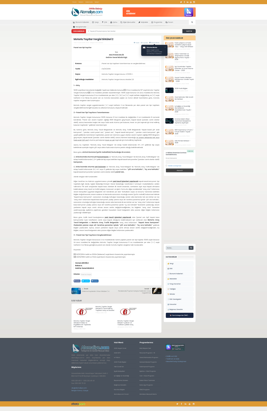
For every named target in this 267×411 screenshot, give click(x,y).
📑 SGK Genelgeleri (174, 299)
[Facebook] (184, 2)
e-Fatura (117, 357)
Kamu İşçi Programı (146, 385)
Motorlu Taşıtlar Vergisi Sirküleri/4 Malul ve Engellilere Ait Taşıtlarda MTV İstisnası (82, 324)
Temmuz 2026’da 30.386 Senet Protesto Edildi (106, 31)
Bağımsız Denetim (120, 385)
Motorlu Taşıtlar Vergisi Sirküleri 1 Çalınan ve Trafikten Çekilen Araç (125, 323)
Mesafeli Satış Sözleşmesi (176, 361)
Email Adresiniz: (171, 158)
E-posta (145, 43)
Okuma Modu (155, 42)
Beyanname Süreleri (121, 380)
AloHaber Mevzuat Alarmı (148, 394)
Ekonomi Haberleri (82, 22)
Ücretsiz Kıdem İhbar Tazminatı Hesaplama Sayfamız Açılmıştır (183, 121)
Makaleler (144, 22)
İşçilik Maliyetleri (119, 371)
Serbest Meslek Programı (148, 362)
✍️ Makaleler (172, 279)
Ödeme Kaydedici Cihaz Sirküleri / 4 (95, 291)
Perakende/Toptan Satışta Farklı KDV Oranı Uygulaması (134, 292)
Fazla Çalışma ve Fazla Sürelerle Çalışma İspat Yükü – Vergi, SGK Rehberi (184, 45)
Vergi (96, 22)
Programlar (158, 22)
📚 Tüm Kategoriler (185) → (179, 315)
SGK (105, 22)
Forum (74, 2)
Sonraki (146, 289)
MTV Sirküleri (99, 42)
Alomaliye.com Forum (121, 394)
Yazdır (137, 43)
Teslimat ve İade (172, 359)
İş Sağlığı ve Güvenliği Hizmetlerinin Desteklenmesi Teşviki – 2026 (183, 109)
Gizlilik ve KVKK (171, 356)
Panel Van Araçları (86, 274)
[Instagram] (194, 2)
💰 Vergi (170, 264)
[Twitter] (181, 2)
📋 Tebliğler (171, 289)
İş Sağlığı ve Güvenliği (121, 376)
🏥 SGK (170, 269)
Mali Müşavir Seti (145, 348)
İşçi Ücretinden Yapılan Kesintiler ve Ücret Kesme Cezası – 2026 (184, 68)
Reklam (81, 2)
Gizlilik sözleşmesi (174, 166)
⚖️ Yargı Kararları (174, 284)
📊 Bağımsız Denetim (175, 309)
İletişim (97, 2)
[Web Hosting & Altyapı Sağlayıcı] (78, 404)
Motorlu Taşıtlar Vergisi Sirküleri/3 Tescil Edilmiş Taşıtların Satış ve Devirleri (105, 308)
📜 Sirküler (171, 294)
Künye (86, 390)
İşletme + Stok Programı (148, 371)
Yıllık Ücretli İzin (119, 367)
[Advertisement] (179, 209)
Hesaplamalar (81, 27)
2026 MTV (117, 353)
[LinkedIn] (187, 2)
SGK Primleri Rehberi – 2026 (182, 142)
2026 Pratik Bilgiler (181, 88)
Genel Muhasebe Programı (149, 357)
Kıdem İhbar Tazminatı (147, 380)
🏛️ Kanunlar (171, 304)
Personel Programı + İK (147, 353)
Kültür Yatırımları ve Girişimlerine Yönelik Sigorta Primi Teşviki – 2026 (182, 57)
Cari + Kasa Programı (147, 376)
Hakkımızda (89, 2)
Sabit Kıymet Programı (147, 367)
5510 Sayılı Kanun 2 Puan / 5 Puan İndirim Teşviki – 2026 (184, 132)
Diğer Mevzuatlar (129, 22)
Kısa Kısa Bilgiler (119, 390)
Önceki (86, 289)
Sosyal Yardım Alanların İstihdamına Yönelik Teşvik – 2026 (184, 79)
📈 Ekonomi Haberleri (175, 274)
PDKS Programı (145, 390)
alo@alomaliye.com (79, 388)
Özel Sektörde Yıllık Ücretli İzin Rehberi (184, 98)
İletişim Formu (76, 390)
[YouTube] (190, 2)
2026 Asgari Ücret (120, 348)
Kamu (115, 22)
